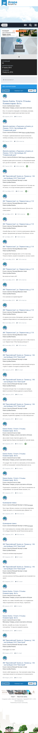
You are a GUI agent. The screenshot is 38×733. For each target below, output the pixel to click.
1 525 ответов (20, 214)
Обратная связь (22, 696)
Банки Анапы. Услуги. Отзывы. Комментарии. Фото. (17, 102)
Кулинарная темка (9, 503)
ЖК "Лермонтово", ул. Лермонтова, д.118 (18, 201)
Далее (31, 90)
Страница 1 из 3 (19, 90)
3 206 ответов (19, 141)
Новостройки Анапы (28, 132)
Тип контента (8, 79)
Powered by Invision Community (19, 702)
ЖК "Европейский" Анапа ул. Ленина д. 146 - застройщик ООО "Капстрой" (19, 177)
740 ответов (20, 513)
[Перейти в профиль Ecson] (5, 96)
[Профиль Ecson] (19, 57)
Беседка (30, 505)
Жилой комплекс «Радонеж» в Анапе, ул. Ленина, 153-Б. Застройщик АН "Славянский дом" (18, 128)
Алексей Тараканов (17, 699)
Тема (12, 696)
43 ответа (19, 116)
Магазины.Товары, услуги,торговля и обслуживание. (17, 108)
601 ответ (20, 191)
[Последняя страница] (35, 90)
